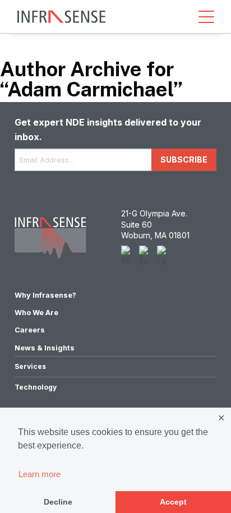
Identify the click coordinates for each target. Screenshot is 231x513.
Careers (30, 330)
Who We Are (36, 312)
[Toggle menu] (206, 17)
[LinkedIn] (161, 257)
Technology (36, 387)
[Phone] (125, 257)
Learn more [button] (40, 474)
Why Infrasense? (45, 295)
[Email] (143, 257)
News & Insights (45, 348)
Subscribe (183, 159)
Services (30, 366)
